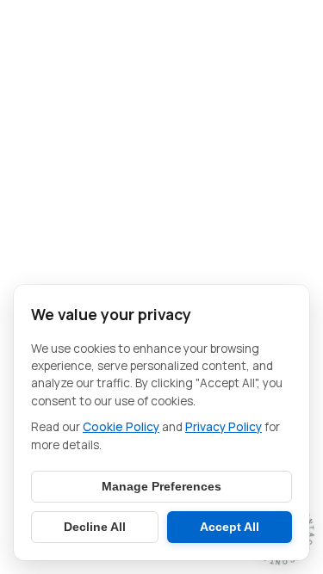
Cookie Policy (121, 427)
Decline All (95, 527)
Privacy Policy (223, 427)
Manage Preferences (161, 486)
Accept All (229, 527)
